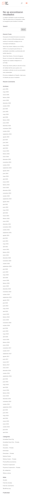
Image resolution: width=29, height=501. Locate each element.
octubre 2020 (6, 263)
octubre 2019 (6, 294)
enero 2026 (6, 100)
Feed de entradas (7, 482)
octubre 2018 (6, 325)
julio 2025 (5, 108)
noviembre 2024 (7, 128)
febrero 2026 (6, 97)
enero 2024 (6, 156)
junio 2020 (5, 272)
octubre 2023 (6, 165)
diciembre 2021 (7, 224)
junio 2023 (5, 173)
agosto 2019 (6, 300)
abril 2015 (5, 418)
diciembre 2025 (7, 103)
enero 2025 (6, 122)
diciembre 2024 (7, 125)
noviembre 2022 (7, 193)
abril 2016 (5, 387)
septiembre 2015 (7, 407)
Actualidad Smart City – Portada (11, 442)
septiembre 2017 (7, 353)
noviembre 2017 (7, 348)
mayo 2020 (6, 274)
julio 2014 (5, 429)
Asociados (5, 445)
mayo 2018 (6, 334)
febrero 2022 (6, 218)
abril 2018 (5, 336)
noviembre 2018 (7, 322)
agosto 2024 (6, 137)
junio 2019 (5, 305)
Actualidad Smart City (8, 439)
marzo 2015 (6, 421)
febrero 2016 (6, 393)
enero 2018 (6, 345)
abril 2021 (5, 246)
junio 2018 (5, 331)
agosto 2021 (6, 235)
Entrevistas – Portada (8, 453)
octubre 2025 (6, 106)
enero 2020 (6, 286)
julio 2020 (5, 269)
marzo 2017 (6, 362)
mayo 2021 (6, 243)
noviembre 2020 (7, 260)
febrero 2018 (6, 342)
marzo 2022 (6, 215)
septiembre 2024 (7, 134)
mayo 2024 (6, 145)
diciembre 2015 (7, 398)
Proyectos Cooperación (9, 464)
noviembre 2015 (7, 401)
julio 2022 (5, 204)
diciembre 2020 (7, 258)
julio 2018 (5, 328)
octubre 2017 (6, 350)
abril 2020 (5, 277)
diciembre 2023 (7, 159)
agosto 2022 (6, 201)
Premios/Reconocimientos (9, 461)
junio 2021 (5, 241)
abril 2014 (5, 432)
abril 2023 (5, 179)
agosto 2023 (6, 170)
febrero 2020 (6, 283)
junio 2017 (5, 359)
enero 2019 (6, 319)
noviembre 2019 (7, 291)
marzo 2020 (6, 280)
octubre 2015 (6, 404)
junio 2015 (5, 412)
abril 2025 (5, 117)
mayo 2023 (6, 176)
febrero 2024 (6, 153)
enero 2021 (6, 255)
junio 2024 (5, 142)
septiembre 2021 (7, 232)
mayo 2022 (6, 210)
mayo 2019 (6, 308)
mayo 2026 (6, 91)
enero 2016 (6, 395)
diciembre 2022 (7, 190)
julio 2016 (5, 379)
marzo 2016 (6, 390)
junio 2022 (5, 207)
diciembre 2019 (7, 289)
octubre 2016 (6, 373)
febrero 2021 (6, 252)
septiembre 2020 (7, 266)
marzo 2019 (6, 314)
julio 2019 (5, 303)
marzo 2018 (6, 339)
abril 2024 (5, 148)
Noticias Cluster (7, 456)
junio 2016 (5, 381)
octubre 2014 (6, 426)
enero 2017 (6, 367)
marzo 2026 (6, 94)
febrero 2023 (6, 184)
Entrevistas (6, 450)
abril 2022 (5, 213)
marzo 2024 (6, 151)
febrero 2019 (6, 317)
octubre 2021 (6, 229)
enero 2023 (6, 187)
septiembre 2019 (7, 297)
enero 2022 (6, 221)
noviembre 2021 (7, 227)
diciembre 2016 (7, 370)
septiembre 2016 (7, 376)
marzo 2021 (6, 249)
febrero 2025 (6, 120)
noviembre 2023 (7, 162)
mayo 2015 (6, 415)
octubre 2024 (6, 131)
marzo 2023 (6, 182)
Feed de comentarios (8, 485)
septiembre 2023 (7, 167)
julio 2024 (5, 139)
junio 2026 (5, 89)
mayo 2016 (6, 384)
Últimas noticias (7, 473)
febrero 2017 (6, 364)
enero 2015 (6, 424)
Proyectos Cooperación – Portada (11, 467)
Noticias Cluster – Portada (9, 459)
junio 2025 (5, 111)
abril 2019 (5, 311)
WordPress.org (7, 488)
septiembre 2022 (7, 198)
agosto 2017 (6, 356)
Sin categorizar (7, 470)
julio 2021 (5, 238)
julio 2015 (5, 410)
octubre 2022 (6, 196)
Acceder (5, 480)
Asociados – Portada (8, 447)
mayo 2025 (6, 114)
